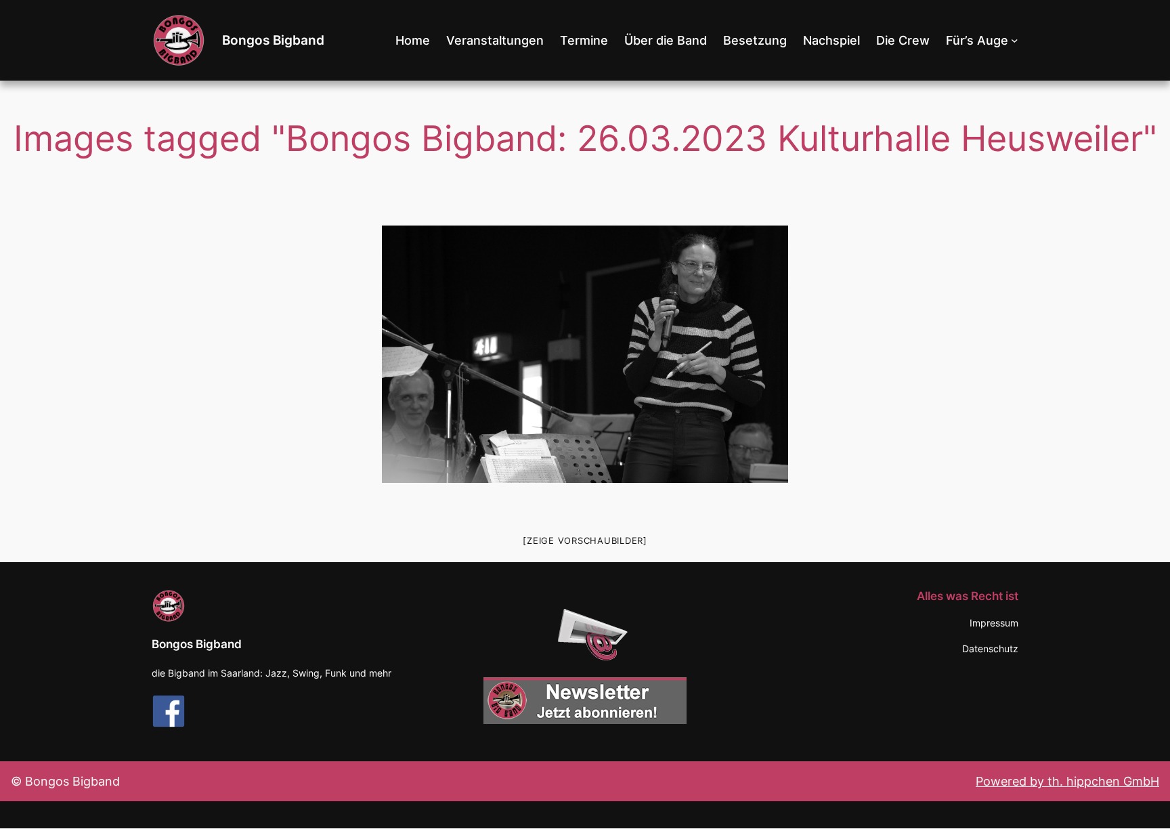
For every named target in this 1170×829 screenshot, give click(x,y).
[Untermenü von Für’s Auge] (1014, 40)
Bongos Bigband (273, 40)
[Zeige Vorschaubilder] (585, 540)
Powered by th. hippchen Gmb (1063, 781)
